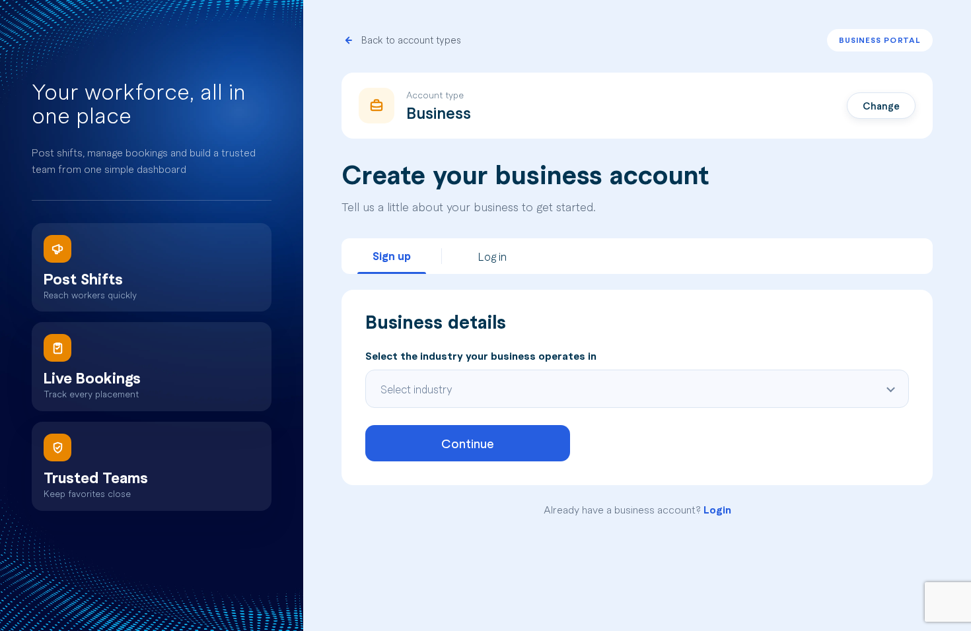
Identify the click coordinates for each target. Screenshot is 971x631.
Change (881, 105)
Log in (492, 256)
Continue (467, 443)
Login (717, 509)
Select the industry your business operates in (480, 356)
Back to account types (411, 40)
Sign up (392, 255)
